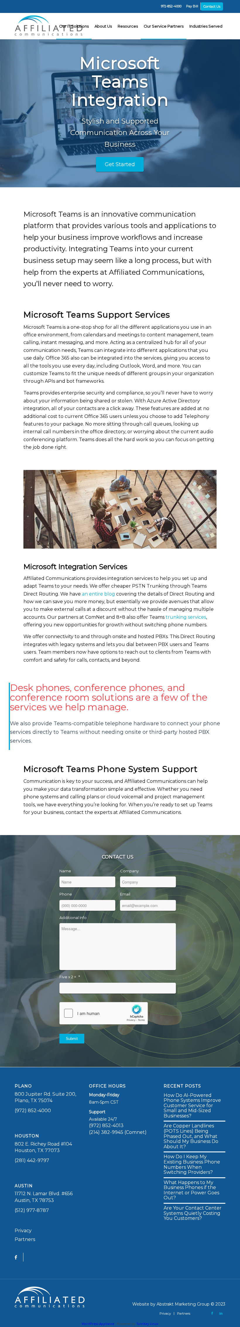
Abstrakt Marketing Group (183, 1304)
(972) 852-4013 (106, 1125)
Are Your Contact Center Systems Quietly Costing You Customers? (193, 1213)
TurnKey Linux (147, 1323)
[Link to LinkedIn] (221, 1313)
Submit (72, 1038)
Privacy (23, 1230)
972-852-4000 (171, 6)
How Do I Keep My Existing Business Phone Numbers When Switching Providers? (192, 1164)
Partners (25, 1239)
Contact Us (211, 6)
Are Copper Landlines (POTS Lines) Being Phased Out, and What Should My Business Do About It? (191, 1136)
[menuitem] (171, 6)
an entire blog (98, 594)
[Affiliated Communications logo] (50, 26)
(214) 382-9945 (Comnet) (118, 1132)
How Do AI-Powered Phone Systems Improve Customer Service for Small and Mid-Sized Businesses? (192, 1105)
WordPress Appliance (98, 1323)
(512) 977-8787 (32, 1210)
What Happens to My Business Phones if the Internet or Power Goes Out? (191, 1190)
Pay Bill (192, 6)
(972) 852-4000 (33, 1110)
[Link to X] (203, 1313)
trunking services (186, 617)
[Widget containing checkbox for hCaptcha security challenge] (103, 1013)
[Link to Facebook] (212, 1313)
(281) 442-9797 (32, 1160)
